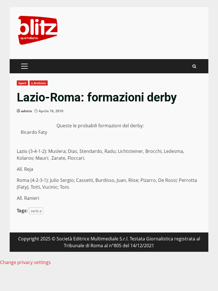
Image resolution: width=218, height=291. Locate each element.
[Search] (194, 66)
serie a (36, 210)
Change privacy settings (25, 262)
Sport (22, 83)
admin (26, 111)
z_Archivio (38, 83)
